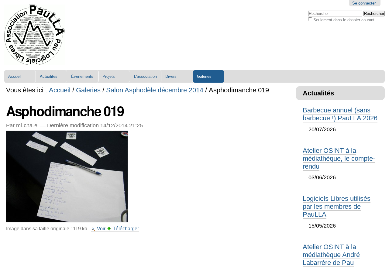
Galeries (204, 76)
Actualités (48, 76)
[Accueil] (34, 35)
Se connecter (364, 3)
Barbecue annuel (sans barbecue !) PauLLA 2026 (340, 114)
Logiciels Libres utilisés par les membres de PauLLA (336, 206)
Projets (108, 76)
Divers (171, 76)
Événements (82, 76)
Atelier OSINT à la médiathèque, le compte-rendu (339, 158)
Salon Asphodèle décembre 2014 (154, 90)
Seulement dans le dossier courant (343, 20)
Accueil (14, 76)
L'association (145, 76)
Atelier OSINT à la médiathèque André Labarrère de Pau (331, 254)
